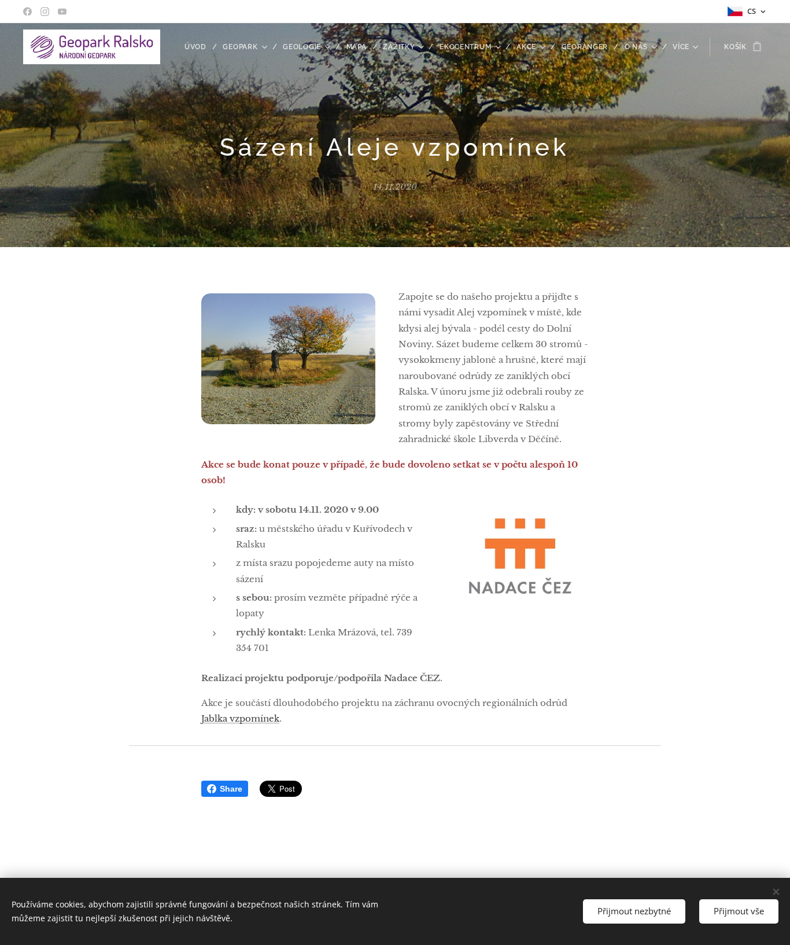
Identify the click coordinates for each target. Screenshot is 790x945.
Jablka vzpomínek (240, 718)
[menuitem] (199, 46)
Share (231, 788)
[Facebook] (27, 11)
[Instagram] (45, 11)
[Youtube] (62, 11)
